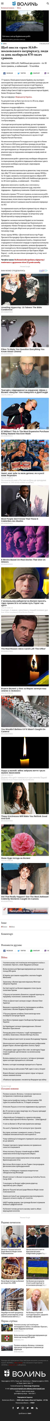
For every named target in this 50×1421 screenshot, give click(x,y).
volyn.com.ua (18, 1363)
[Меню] (2, 3)
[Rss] (37, 1408)
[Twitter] (18, 1408)
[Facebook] (13, 1408)
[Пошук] (48, 3)
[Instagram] (22, 1408)
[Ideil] (25, 1413)
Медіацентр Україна (23, 97)
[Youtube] (32, 1408)
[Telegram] (27, 1408)
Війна (19, 8)
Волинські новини (7, 8)
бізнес (4, 927)
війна (12, 927)
